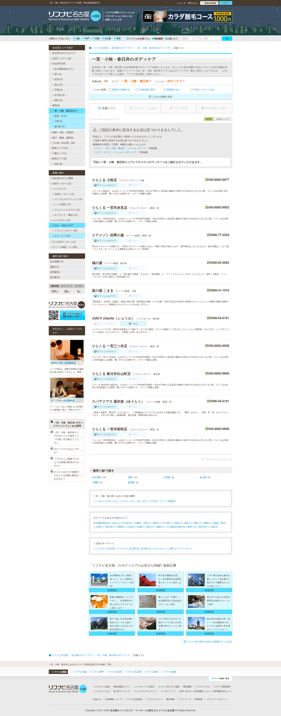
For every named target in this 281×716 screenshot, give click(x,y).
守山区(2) (127, 522)
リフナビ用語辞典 (222, 686)
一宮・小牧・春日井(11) (64, 110)
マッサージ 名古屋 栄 (128, 548)
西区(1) (198, 522)
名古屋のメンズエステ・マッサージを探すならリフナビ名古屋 (142, 710)
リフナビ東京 (151, 671)
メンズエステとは (101, 690)
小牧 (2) (58, 120)
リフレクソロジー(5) (129, 501)
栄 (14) (58, 73)
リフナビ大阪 (80, 671)
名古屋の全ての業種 (62, 178)
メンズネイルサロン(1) (105, 501)
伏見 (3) (58, 79)
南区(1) (156, 522)
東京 (118, 38)
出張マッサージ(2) (61, 58)
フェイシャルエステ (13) (67, 209)
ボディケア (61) (62, 235)
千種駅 (95, 482)
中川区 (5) (59, 94)
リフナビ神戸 (97, 671)
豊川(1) (150, 526)
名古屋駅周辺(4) (101, 522)
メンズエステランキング (145, 690)
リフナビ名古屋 (133, 671)
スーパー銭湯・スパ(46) (64, 246)
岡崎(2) (121, 526)
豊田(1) (207, 522)
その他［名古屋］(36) (63, 142)
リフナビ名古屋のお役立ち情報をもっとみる (209, 641)
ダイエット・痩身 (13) (66, 214)
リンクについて (168, 690)
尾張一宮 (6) (60, 115)
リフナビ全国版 (59, 671)
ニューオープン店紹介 (144, 686)
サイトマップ (184, 699)
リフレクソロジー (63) (66, 230)
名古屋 (108, 38)
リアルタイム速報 (101, 686)
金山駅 (203, 477)
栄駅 (130, 477)
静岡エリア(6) (59, 158)
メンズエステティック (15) (68, 199)
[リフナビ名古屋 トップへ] (75, 16)
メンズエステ (59, 188)
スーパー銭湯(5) (167, 501)
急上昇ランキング (121, 690)
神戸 (87, 38)
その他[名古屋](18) (175, 526)
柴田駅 (131, 482)
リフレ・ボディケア (62, 225)
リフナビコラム (202, 686)
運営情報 (170, 699)
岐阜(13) (192, 526)
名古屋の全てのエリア (63, 52)
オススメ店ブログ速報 (168, 686)
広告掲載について (113, 699)
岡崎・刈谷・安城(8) (63, 132)
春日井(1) (110, 526)
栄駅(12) (54, 266)
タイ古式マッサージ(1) (64, 241)
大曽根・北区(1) (142, 522)
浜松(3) (214, 526)
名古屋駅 (96, 477)
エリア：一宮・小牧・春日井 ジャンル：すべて (120, 148)
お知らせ (97, 699)
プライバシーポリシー (217, 699)
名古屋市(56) (59, 63)
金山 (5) (58, 84)
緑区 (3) (58, 100)
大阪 (78, 38)
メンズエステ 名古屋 (104, 548)
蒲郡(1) (160, 526)
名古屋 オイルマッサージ (154, 548)
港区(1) (178, 522)
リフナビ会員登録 (133, 699)
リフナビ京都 (114, 671)
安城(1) (140, 526)
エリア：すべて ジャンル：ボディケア (115, 152)
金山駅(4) (55, 277)
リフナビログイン (154, 699)
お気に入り (172, 38)
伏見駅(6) (55, 271)
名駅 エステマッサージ (180, 548)
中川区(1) (167, 522)
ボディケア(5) (150, 501)
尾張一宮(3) (220, 522)
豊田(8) (56, 105)
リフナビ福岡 (169, 671)
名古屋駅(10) (56, 261)
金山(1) (116, 522)
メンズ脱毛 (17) (62, 204)
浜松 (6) (58, 163)
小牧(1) (99, 526)
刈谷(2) (131, 526)
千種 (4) (58, 89)
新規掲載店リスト (121, 686)
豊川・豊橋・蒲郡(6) (63, 137)
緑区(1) (188, 522)
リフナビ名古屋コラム (139, 38)
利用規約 (199, 699)
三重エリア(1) (59, 153)
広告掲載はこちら (202, 690)
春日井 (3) (59, 126)
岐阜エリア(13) (60, 147)
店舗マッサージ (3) (64, 193)
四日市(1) (203, 526)
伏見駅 (167, 477)
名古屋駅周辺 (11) (63, 68)
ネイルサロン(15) (61, 220)
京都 (97, 38)
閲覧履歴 (158, 38)
